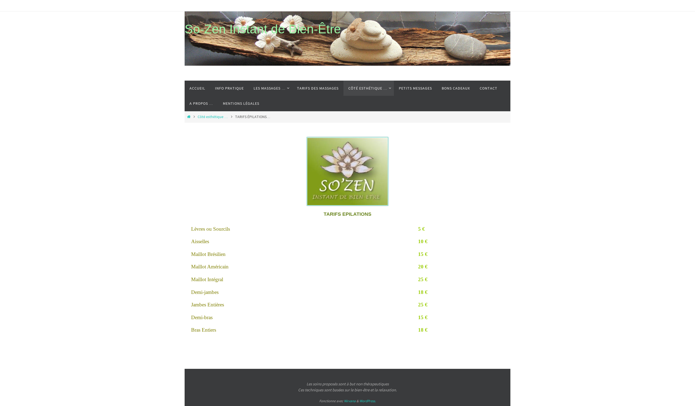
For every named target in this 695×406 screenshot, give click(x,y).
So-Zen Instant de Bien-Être (263, 29)
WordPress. (367, 401)
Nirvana (350, 401)
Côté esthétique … (213, 116)
